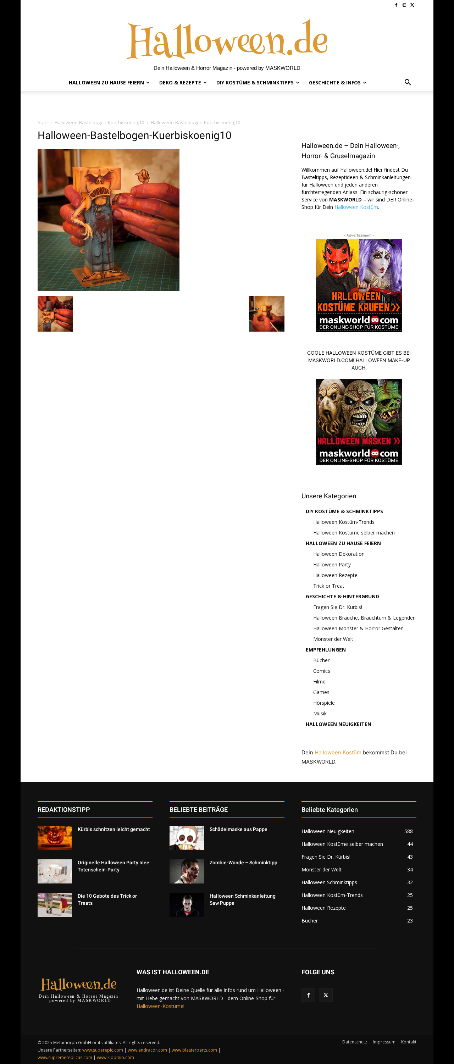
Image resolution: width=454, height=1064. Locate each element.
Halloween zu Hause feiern (343, 543)
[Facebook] (396, 5)
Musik (320, 713)
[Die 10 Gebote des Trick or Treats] (55, 905)
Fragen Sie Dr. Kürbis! (337, 607)
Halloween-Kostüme (160, 1006)
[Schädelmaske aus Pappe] (187, 838)
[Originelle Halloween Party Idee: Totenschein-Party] (55, 871)
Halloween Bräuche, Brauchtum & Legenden (364, 617)
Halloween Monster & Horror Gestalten (358, 628)
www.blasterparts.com (194, 1050)
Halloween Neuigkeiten (338, 724)
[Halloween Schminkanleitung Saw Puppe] (187, 905)
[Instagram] (404, 5)
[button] (407, 82)
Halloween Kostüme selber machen (354, 532)
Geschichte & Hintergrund (342, 596)
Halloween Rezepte (335, 575)
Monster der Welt (333, 639)
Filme (319, 681)
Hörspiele (324, 702)
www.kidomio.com (115, 1057)
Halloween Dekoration (339, 553)
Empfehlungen (326, 649)
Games (321, 692)
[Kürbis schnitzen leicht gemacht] (55, 838)
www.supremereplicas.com (65, 1057)
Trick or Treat (328, 585)
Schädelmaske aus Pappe (238, 829)
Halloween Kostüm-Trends (344, 522)
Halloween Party (332, 564)
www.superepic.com (102, 1050)
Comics (321, 670)
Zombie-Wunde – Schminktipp (243, 862)
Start (43, 122)
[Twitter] (412, 5)
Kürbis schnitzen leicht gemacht (114, 829)
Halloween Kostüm (356, 207)
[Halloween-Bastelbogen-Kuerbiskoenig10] (108, 289)
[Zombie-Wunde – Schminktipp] (187, 871)
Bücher (321, 660)
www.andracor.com (147, 1050)
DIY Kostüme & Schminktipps (344, 511)
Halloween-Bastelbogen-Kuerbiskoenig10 (99, 122)
